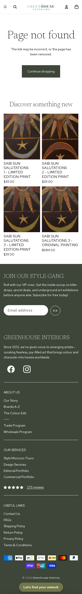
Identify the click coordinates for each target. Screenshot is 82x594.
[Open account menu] (67, 7)
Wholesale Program (18, 432)
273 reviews (35, 487)
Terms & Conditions (18, 545)
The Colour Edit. (15, 413)
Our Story (11, 400)
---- (6, 419)
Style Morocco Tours (18, 458)
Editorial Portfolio (16, 471)
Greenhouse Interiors (46, 578)
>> (55, 310)
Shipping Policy (14, 526)
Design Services (15, 464)
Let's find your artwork (41, 587)
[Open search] (15, 7)
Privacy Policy (13, 539)
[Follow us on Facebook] (11, 369)
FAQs (7, 520)
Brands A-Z (12, 407)
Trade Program (14, 425)
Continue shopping (41, 71)
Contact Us (12, 514)
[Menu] (5, 7)
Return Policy (13, 532)
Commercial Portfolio (19, 477)
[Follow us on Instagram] (27, 369)
